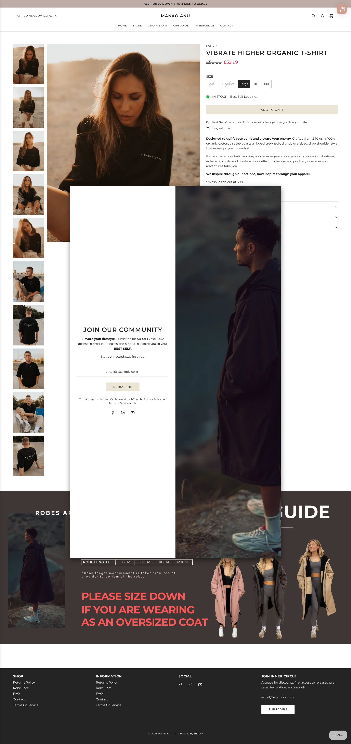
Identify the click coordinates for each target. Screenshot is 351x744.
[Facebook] (113, 412)
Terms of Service (119, 403)
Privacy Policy (152, 399)
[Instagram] (122, 412)
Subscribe (122, 387)
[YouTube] (132, 412)
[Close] (273, 192)
